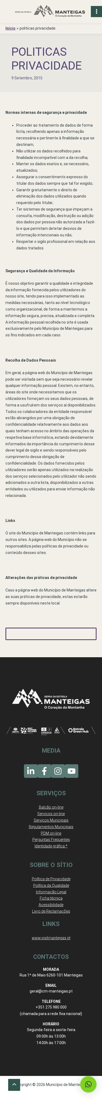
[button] (88, 1084)
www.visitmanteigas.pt (51, 938)
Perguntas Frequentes (51, 839)
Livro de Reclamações (51, 911)
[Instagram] (58, 771)
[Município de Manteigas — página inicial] (50, 11)
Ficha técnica (51, 898)
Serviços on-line (51, 814)
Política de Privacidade (51, 879)
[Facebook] (44, 771)
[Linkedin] (31, 771)
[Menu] (96, 11)
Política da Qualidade (51, 885)
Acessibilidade (51, 905)
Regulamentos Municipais (51, 827)
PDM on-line (51, 833)
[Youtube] (71, 771)
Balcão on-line (51, 807)
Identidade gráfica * (51, 846)
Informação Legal (51, 892)
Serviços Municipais (51, 820)
